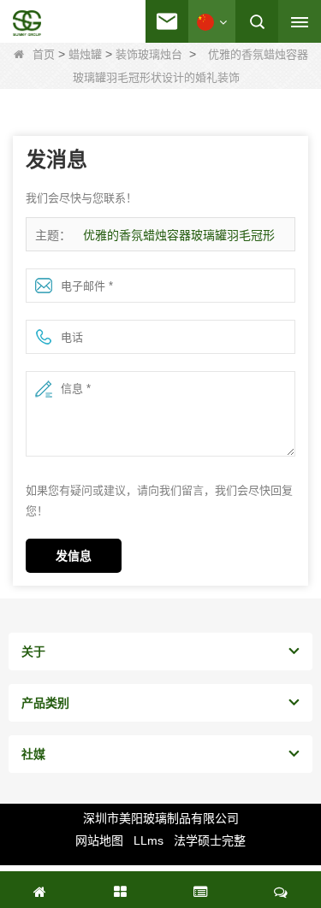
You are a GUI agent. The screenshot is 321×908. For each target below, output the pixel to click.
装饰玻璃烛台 (149, 54)
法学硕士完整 (210, 840)
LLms (148, 840)
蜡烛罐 (85, 54)
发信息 (74, 556)
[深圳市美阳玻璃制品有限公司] (27, 23)
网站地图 (99, 840)
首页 (44, 54)
